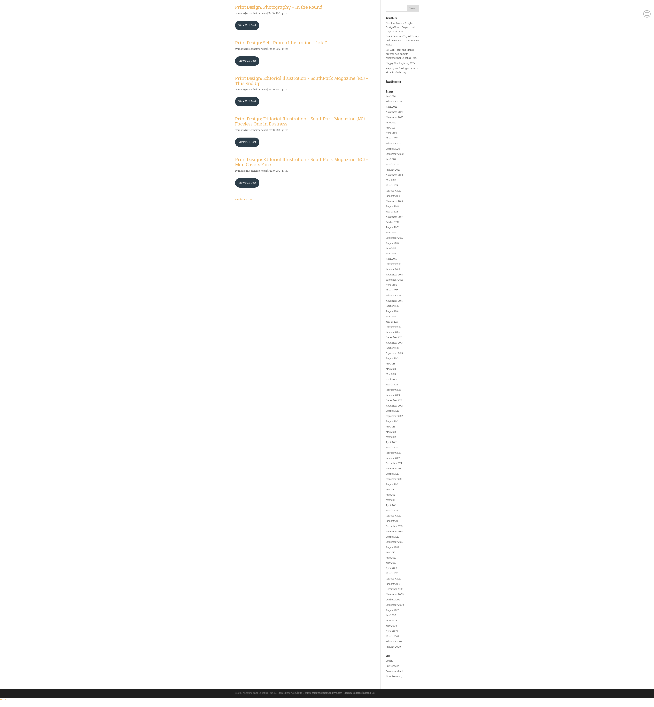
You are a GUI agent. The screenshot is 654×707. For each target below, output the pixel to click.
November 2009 (395, 594)
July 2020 (391, 159)
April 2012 (391, 442)
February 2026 (394, 101)
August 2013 (392, 358)
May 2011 (390, 500)
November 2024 (394, 112)
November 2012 (394, 406)
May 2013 (391, 374)
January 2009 (393, 647)
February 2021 (393, 143)
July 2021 (390, 128)
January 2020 (393, 170)
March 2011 (392, 511)
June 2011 (390, 495)
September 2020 (395, 154)
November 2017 (394, 217)
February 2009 (394, 641)
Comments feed (394, 671)
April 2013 (391, 379)
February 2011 (393, 516)
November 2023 (394, 117)
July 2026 (391, 96)
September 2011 (394, 479)
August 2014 (392, 311)
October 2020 (393, 149)
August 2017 (392, 227)
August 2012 (392, 421)
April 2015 (391, 285)
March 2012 (392, 448)
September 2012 (394, 416)
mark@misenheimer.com (252, 13)
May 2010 (391, 563)
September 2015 (394, 280)
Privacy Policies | (353, 693)
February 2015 (393, 296)
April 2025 (391, 107)
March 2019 (392, 185)
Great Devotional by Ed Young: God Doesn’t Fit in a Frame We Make (402, 40)
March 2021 (392, 138)
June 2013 (391, 369)
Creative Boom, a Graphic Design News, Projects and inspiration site (400, 27)
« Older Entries (243, 199)
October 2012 (392, 411)
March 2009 (392, 636)
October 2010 (392, 537)
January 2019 (393, 196)
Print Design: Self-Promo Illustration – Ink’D (281, 43)
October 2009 (393, 600)
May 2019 (391, 180)
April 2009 (392, 631)
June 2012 (391, 432)
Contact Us (369, 693)
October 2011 (392, 474)
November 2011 (394, 468)
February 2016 (393, 264)
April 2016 (391, 259)
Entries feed (392, 666)
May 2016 (391, 253)
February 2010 (393, 579)
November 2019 (394, 175)
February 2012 (393, 453)
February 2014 (393, 327)
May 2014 (391, 316)
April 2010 (391, 568)
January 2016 (393, 269)
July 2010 (390, 552)
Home (3, 699)
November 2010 (394, 531)
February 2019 (393, 191)
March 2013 (392, 385)
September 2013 (394, 353)
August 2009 (393, 610)
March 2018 (392, 212)
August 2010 (392, 547)
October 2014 (392, 306)
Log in (389, 661)
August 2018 (392, 206)
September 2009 (395, 605)
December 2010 (394, 526)
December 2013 (394, 337)
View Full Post (247, 25)
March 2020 (392, 164)
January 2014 (393, 332)
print (285, 13)
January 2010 (393, 584)
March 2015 (392, 290)
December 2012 (394, 400)
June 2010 (391, 558)
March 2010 (392, 573)
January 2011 (392, 521)
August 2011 (392, 484)
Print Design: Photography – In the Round (278, 7)
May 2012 (391, 437)
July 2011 (390, 489)
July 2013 (390, 364)
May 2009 (391, 626)
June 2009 (391, 620)
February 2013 (393, 390)
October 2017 (392, 222)
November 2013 (394, 343)
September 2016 (394, 238)
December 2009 (394, 589)
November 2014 (394, 301)
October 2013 (392, 348)
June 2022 (391, 123)
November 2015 (394, 275)
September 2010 (394, 542)
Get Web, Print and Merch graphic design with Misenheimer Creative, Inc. (401, 54)
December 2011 (394, 463)
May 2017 (391, 233)
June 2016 (391, 248)
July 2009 (391, 615)
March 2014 (392, 322)
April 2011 (391, 505)
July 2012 (390, 427)
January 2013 (393, 395)
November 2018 (394, 201)
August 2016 (392, 243)
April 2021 (391, 133)
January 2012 (393, 458)
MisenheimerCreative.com (327, 693)
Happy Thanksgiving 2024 (400, 63)
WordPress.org (394, 676)
